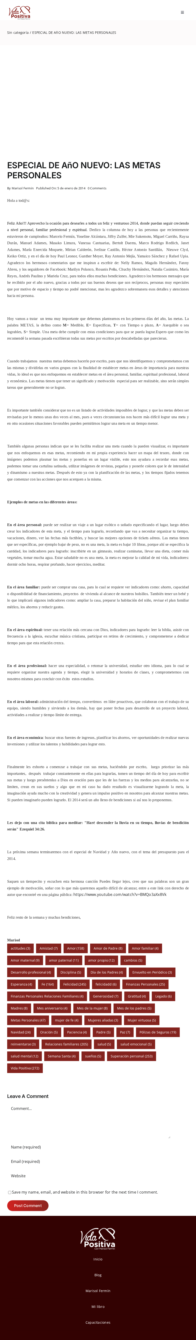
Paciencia (77, 1032)
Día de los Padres (107, 972)
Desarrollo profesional (31, 972)
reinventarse (23, 1044)
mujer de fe (66, 1020)
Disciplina (70, 972)
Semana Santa (62, 1056)
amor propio (101, 960)
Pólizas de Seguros (158, 1032)
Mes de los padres (134, 1008)
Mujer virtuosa (142, 1020)
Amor (75, 948)
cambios (133, 960)
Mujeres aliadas (103, 1020)
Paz (125, 1032)
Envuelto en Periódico (152, 972)
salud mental (24, 1056)
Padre (103, 1032)
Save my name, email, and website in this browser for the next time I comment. (85, 1192)
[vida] (98, 1227)
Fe (48, 984)
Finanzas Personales (145, 984)
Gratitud (137, 996)
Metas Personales (28, 1020)
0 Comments (97, 188)
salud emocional (136, 1044)
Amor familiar (145, 948)
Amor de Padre (108, 948)
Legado (163, 996)
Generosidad (105, 996)
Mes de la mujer (92, 1008)
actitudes (20, 948)
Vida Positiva (25, 1068)
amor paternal (64, 960)
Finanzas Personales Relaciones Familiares (47, 996)
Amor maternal (25, 960)
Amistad (49, 948)
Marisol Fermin (23, 188)
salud (104, 1044)
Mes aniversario (52, 1008)
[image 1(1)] (19, 6)
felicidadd (106, 984)
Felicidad (74, 984)
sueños (93, 1056)
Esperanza (21, 984)
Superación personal (131, 1056)
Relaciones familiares (66, 1044)
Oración (49, 1032)
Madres (19, 1008)
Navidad (21, 1032)
